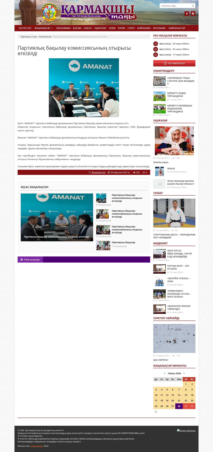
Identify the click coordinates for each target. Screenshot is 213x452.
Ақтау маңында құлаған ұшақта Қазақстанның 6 (180, 182)
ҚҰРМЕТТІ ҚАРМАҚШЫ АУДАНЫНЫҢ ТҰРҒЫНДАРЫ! (179, 108)
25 (161, 406)
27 (172, 406)
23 (192, 400)
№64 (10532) (165, 43)
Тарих (121, 28)
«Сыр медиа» (36, 445)
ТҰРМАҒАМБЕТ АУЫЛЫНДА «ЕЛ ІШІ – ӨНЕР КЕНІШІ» (179, 293)
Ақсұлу (171, 168)
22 (186, 400)
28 (179, 406)
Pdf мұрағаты (176, 63)
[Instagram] (193, 13)
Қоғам (77, 28)
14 (179, 395)
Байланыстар (177, 28)
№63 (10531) (165, 49)
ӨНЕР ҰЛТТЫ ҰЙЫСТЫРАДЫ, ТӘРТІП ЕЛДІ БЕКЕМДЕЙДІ (179, 253)
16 (192, 395)
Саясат (88, 28)
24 (156, 406)
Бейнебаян (144, 28)
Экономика (63, 28)
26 (167, 406)
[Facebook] (186, 13)
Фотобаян (159, 28)
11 (161, 395)
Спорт (131, 28)
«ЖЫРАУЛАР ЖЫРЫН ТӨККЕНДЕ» (179, 307)
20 (172, 400)
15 (186, 395)
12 (167, 395)
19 (167, 400)
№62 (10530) (165, 54)
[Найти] (193, 5)
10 (156, 395)
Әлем (112, 28)
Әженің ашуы (160, 162)
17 (156, 400)
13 (172, 395)
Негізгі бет (25, 28)
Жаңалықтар (42, 28)
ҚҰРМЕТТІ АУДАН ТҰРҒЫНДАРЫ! (176, 95)
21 (179, 400)
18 (161, 400)
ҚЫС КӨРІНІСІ (160, 359)
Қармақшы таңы (95, 13)
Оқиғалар (100, 28)
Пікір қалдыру (31, 259)
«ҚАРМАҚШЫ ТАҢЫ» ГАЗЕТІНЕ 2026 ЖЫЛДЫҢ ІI (180, 80)
